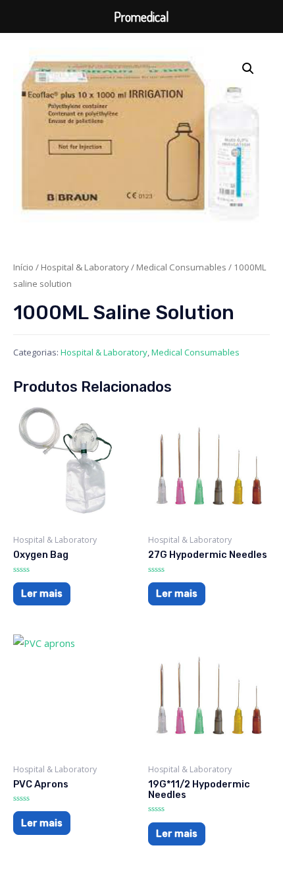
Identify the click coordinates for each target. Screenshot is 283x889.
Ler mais (42, 593)
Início (23, 267)
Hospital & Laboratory (85, 267)
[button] (248, 68)
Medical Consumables (181, 267)
